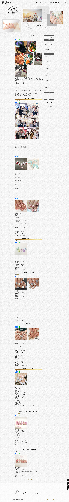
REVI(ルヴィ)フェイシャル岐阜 (49, 44)
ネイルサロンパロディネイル (29, 323)
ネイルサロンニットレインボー (28, 368)
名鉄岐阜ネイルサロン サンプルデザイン (29, 238)
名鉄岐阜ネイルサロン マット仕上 (29, 272)
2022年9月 (46, 61)
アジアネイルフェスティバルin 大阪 (28, 98)
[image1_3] (21, 211)
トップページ (33, 2)
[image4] (28, 64)
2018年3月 (46, 68)
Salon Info (51, 2)
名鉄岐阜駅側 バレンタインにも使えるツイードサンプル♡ (28, 411)
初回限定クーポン (65, 2)
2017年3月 (46, 75)
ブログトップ (49, 35)
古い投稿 (27, 479)
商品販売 (46, 2)
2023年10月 (46, 56)
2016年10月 (46, 87)
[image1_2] (21, 466)
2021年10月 (46, 63)
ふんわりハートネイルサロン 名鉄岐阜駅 (29, 449)
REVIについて (41, 2)
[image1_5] (21, 52)
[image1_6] (21, 169)
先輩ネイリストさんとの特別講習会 (29, 35)
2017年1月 (46, 80)
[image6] (21, 76)
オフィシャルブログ (36, 493)
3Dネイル (46, 51)
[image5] (38, 64)
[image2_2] (33, 339)
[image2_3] (31, 52)
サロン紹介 (46, 97)
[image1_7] (33, 169)
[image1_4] (33, 211)
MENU (37, 2)
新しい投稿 (31, 479)
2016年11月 (46, 85)
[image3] (19, 64)
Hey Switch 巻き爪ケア (47, 49)
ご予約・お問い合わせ (58, 2)
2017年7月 (46, 73)
